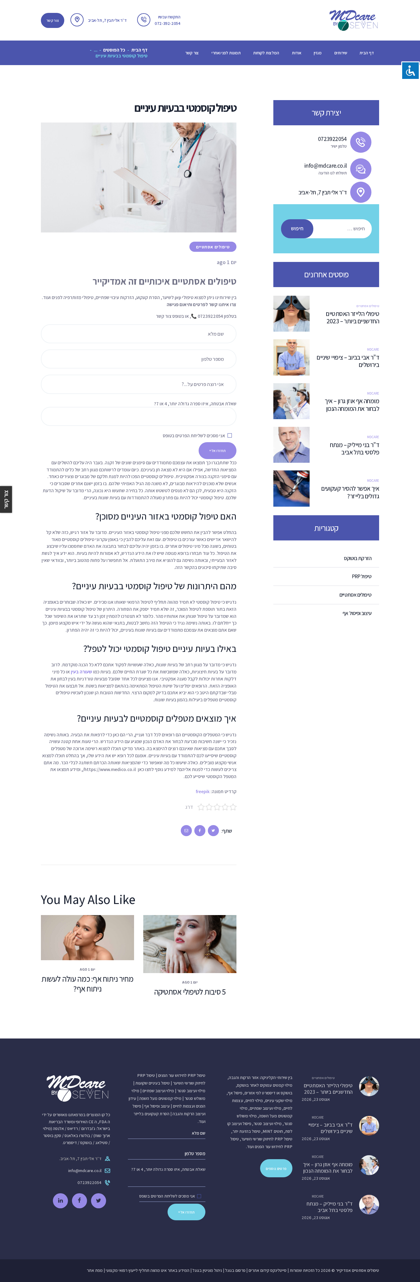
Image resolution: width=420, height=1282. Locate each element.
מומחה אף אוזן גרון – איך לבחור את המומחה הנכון (352, 404)
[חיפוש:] (329, 228)
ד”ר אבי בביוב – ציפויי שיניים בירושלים (348, 361)
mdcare (373, 349)
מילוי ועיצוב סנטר (191, 1090)
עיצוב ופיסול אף (157, 1106)
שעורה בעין (81, 671)
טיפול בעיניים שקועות (152, 1083)
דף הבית (139, 50)
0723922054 (89, 1182)
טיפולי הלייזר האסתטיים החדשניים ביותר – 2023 (352, 317)
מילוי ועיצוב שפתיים (158, 1090)
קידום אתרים (258, 1270)
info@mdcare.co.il (84, 1170)
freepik (203, 791)
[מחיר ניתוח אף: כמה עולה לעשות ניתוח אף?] (76, 938)
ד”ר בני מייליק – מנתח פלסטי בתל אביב (354, 448)
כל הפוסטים (114, 50)
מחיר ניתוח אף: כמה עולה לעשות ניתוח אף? (87, 983)
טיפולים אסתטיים (213, 247)
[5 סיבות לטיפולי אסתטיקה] (179, 944)
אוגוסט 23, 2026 (316, 1099)
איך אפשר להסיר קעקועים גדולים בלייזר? (350, 492)
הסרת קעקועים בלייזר (151, 1113)
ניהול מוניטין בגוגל (207, 1270)
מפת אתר (95, 1270)
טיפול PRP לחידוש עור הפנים (181, 1075)
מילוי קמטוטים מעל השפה (160, 1098)
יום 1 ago (190, 982)
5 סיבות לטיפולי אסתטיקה (190, 992)
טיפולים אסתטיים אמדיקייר (357, 1270)
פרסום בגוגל (235, 1270)
